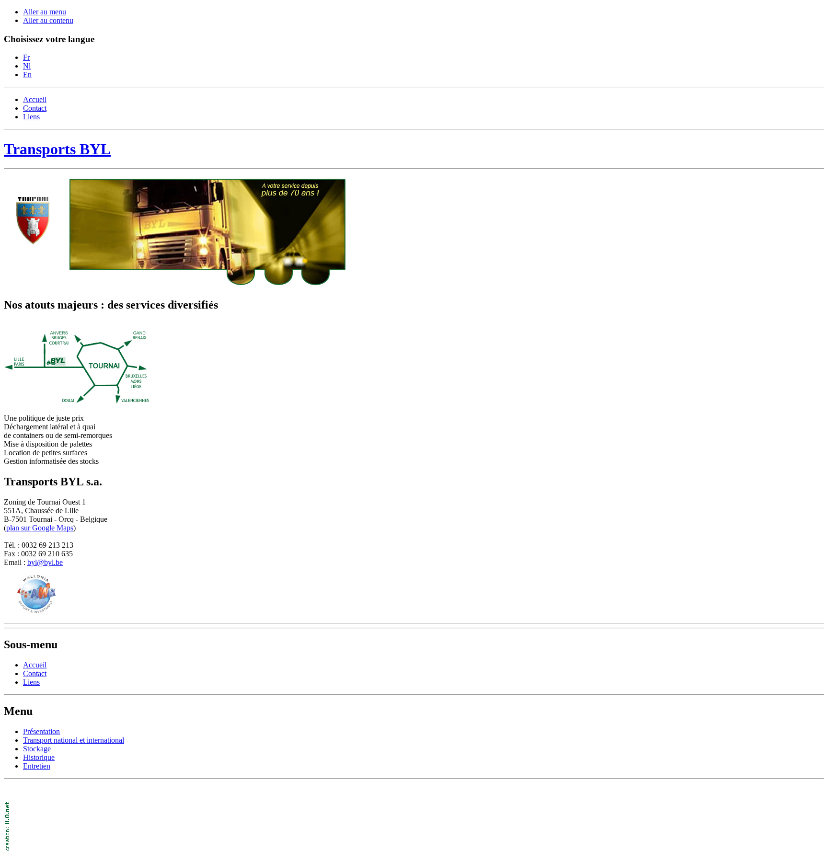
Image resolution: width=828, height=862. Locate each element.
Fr (26, 57)
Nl (27, 66)
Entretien (36, 766)
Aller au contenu (48, 20)
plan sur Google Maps (39, 528)
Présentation (41, 731)
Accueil (34, 99)
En (27, 74)
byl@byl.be (45, 562)
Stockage (37, 749)
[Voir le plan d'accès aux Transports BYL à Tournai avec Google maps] (77, 402)
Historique (39, 757)
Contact (34, 108)
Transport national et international (73, 740)
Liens (31, 117)
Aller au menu (44, 12)
